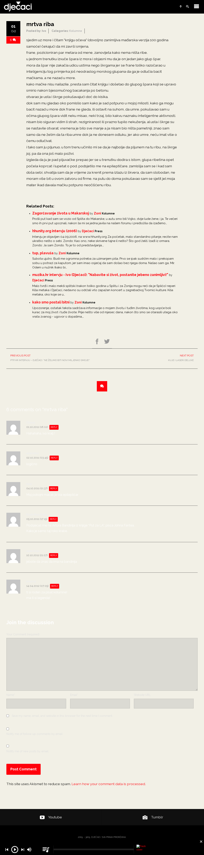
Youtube (55, 817)
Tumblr (157, 817)
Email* (74, 695)
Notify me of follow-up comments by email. (34, 734)
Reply (54, 427)
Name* (10, 695)
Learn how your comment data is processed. (109, 784)
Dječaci (88, 231)
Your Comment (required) (22, 634)
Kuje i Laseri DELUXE (181, 358)
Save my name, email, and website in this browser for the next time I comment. (62, 715)
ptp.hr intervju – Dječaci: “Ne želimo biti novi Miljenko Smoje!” (50, 358)
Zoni (97, 213)
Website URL (142, 695)
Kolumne (75, 30)
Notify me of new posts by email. (27, 751)
